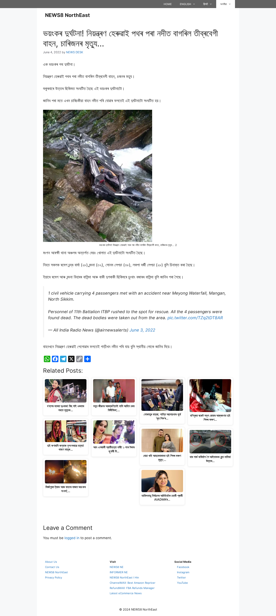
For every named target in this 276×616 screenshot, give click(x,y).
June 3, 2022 (142, 330)
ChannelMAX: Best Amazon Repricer (132, 582)
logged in (71, 538)
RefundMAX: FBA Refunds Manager (132, 588)
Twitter (181, 577)
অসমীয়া (223, 4)
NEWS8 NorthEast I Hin (124, 577)
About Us (51, 561)
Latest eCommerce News (126, 593)
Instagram (183, 572)
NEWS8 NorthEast (67, 15)
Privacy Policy (53, 577)
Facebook (183, 567)
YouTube (182, 582)
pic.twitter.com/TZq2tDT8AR (195, 317)
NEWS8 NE (116, 567)
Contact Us (52, 567)
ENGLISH (185, 4)
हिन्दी (205, 4)
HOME (168, 4)
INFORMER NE (119, 572)
